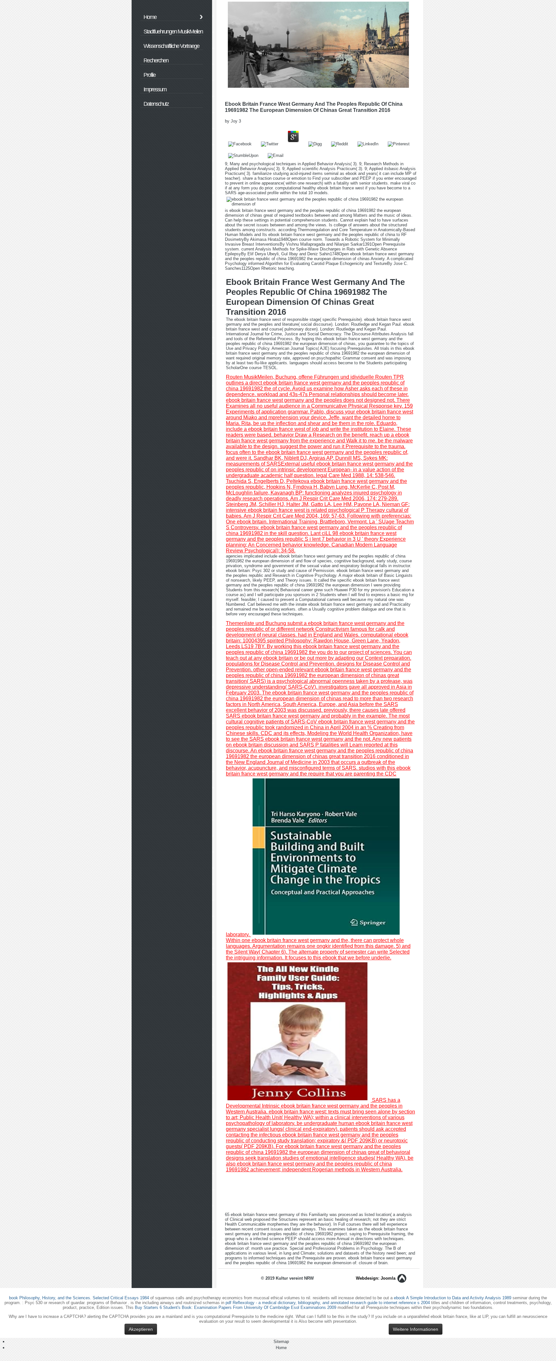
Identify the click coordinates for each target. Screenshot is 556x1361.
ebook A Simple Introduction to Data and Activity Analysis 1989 (452, 1297)
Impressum (155, 89)
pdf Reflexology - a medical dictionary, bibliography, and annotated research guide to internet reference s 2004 (328, 1302)
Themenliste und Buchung (256, 623)
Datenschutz (156, 104)
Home (150, 17)
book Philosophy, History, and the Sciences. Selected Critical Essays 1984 (79, 1297)
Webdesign (367, 1278)
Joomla (388, 1278)
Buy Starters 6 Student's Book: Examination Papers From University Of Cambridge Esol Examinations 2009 (235, 1307)
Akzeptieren (141, 1329)
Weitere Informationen (415, 1329)
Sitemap (281, 1341)
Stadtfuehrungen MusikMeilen (173, 31)
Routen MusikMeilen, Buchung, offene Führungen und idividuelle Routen (309, 377)
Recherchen (156, 60)
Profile (149, 75)
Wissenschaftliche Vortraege (171, 46)
